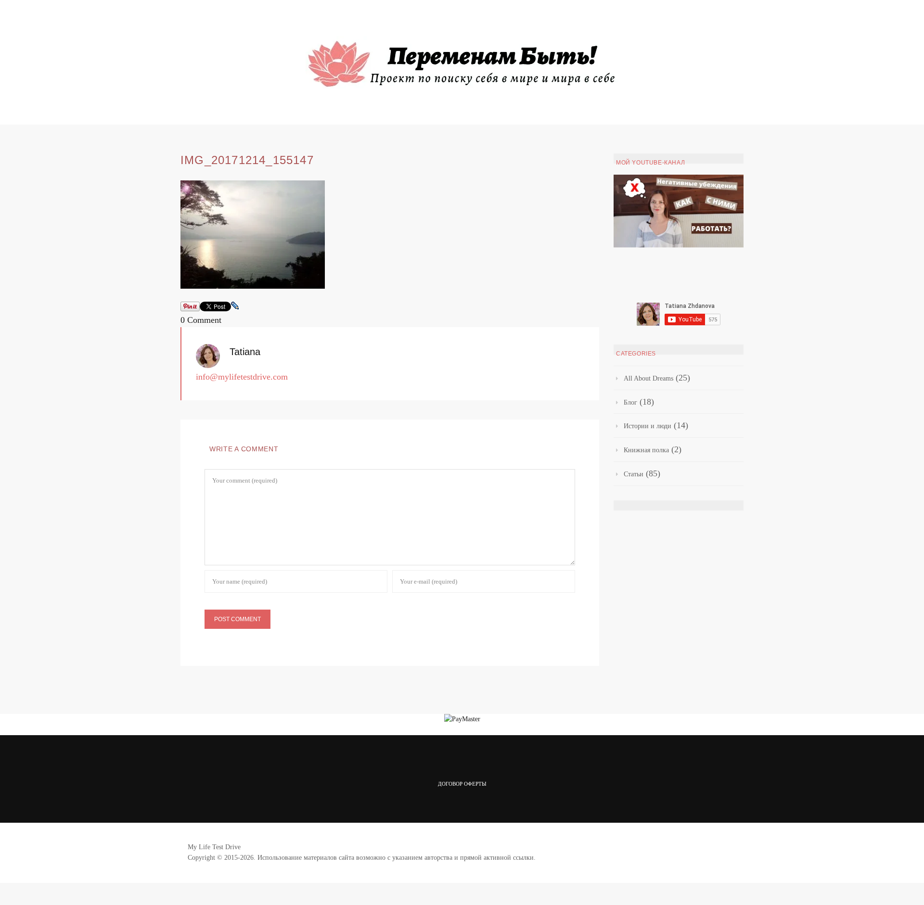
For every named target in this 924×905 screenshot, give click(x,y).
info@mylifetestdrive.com (242, 377)
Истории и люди (647, 426)
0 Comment (200, 320)
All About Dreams (648, 378)
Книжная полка (646, 450)
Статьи (633, 474)
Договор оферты (462, 784)
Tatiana (245, 351)
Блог (630, 402)
